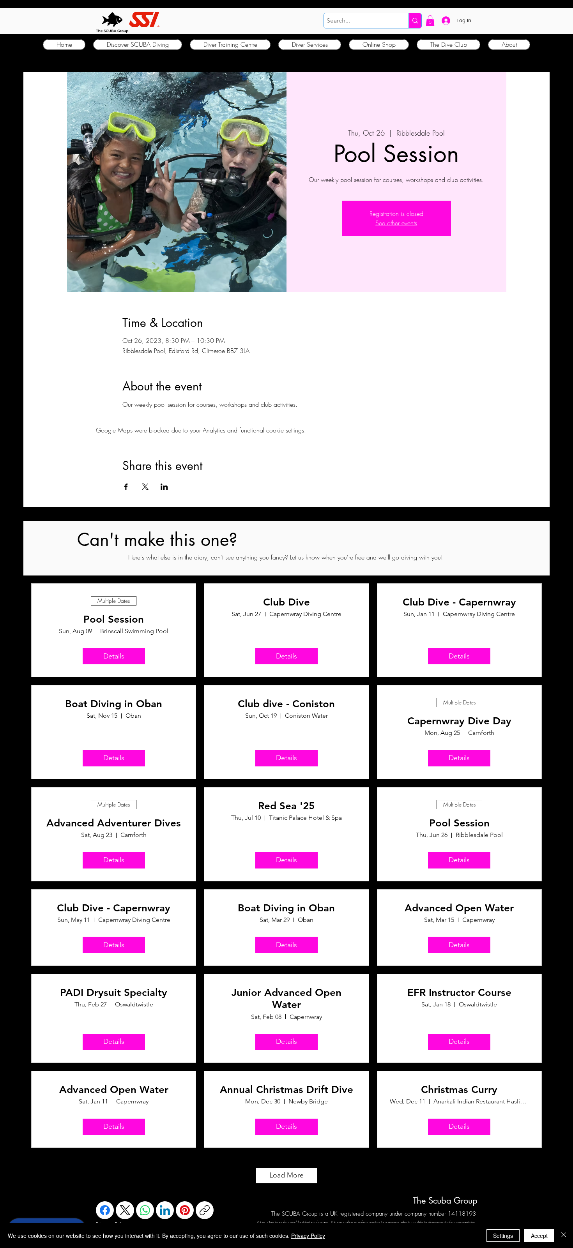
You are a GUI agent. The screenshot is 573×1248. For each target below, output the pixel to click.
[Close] (563, 1235)
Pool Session (113, 619)
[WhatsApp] (145, 1210)
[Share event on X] (145, 487)
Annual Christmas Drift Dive (286, 1090)
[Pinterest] (185, 1210)
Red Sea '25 (286, 806)
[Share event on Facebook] (126, 487)
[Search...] (415, 20)
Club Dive (286, 602)
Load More (286, 1175)
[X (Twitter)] (125, 1210)
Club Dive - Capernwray (459, 602)
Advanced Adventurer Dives (113, 823)
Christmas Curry (459, 1090)
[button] (430, 20)
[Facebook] (105, 1210)
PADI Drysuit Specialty (113, 993)
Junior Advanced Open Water (286, 999)
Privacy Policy (308, 1235)
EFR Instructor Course (459, 993)
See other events (396, 223)
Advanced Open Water (459, 908)
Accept (539, 1235)
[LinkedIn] (165, 1210)
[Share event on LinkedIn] (164, 487)
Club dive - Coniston (286, 704)
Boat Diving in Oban (113, 704)
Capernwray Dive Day (459, 721)
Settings (503, 1235)
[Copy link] (205, 1210)
